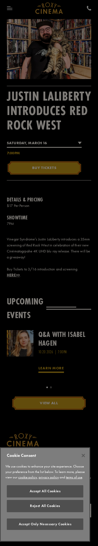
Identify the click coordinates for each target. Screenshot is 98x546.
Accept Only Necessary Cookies (45, 524)
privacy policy (49, 477)
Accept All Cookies (45, 491)
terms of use (74, 477)
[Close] (83, 455)
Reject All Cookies (45, 505)
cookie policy (27, 477)
